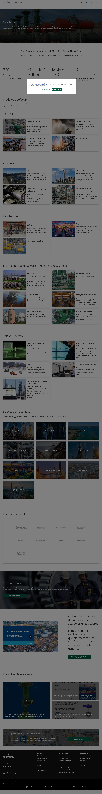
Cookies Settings (46, 89)
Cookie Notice (48, 84)
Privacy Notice (39, 84)
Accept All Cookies (56, 89)
